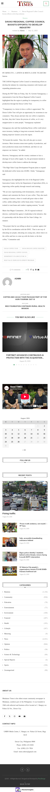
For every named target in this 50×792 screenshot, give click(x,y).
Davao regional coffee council (16, 252)
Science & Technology (26, 654)
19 (18, 438)
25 (12, 442)
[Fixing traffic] (25, 496)
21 (31, 438)
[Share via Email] (38, 270)
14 (31, 434)
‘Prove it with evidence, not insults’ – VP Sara (33, 525)
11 (12, 434)
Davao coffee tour (11, 248)
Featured (26, 618)
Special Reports (26, 660)
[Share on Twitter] (33, 270)
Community (26, 597)
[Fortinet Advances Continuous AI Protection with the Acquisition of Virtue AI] (25, 337)
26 (18, 442)
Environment (26, 613)
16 (44, 434)
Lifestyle (26, 628)
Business (14, 11)
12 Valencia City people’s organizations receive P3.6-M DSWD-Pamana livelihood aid (33, 569)
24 (6, 442)
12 (18, 434)
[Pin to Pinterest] (36, 270)
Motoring (26, 634)
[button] (4, 344)
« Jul (24, 450)
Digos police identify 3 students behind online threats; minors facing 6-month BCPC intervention (33, 555)
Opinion (26, 644)
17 (6, 438)
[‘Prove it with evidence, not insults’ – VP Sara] (9, 527)
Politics (26, 649)
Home (4, 11)
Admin (22, 31)
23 (44, 438)
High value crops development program (19, 260)
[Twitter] (28, 770)
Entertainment (26, 607)
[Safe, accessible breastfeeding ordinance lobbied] (9, 542)
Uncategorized (26, 670)
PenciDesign (41, 779)
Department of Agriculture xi (15, 256)
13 (25, 434)
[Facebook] (22, 770)
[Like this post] (28, 270)
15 (38, 434)
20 (25, 438)
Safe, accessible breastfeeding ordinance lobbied (30, 539)
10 (6, 434)
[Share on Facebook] (30, 270)
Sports (26, 665)
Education (26, 602)
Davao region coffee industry (33, 248)
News (26, 639)
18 (12, 438)
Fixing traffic (9, 513)
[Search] (46, 3)
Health (26, 623)
